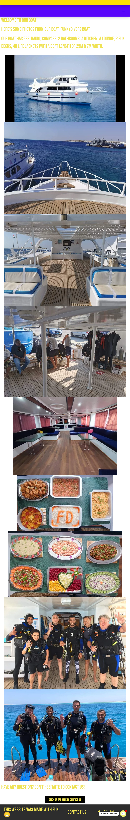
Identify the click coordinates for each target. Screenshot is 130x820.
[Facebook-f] (99, 811)
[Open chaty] (123, 813)
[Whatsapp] (105, 811)
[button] (123, 10)
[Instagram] (112, 811)
